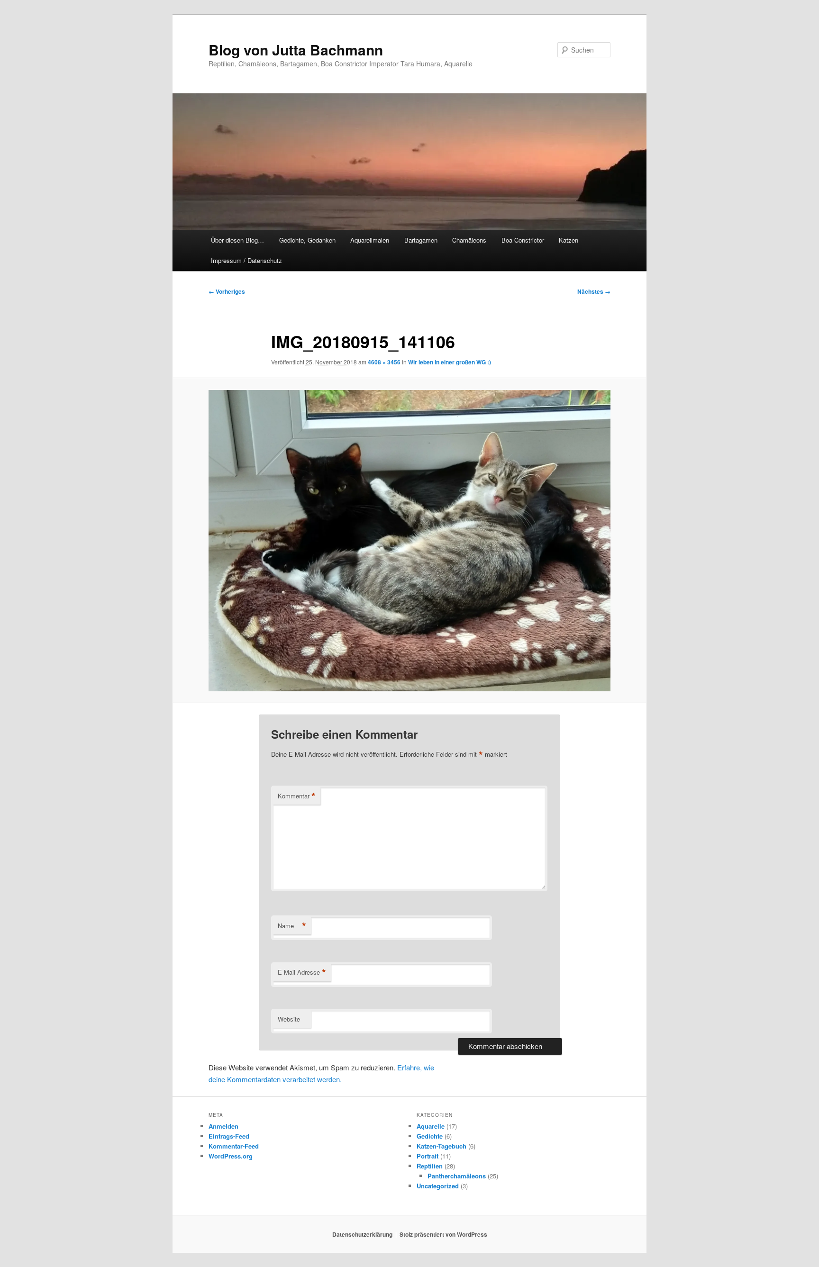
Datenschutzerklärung (362, 1234)
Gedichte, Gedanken (307, 239)
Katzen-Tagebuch (441, 1145)
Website (289, 1018)
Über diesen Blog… (237, 239)
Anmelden (223, 1126)
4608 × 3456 (384, 362)
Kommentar (297, 796)
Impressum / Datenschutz (246, 260)
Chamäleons (469, 239)
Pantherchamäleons (457, 1175)
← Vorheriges (227, 291)
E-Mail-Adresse (302, 972)
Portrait (427, 1155)
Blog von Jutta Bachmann (296, 49)
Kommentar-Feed (234, 1145)
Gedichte (430, 1135)
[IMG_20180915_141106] (409, 540)
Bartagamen (420, 239)
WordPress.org (231, 1155)
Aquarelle (431, 1126)
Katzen (568, 239)
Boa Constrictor (522, 239)
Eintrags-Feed (229, 1135)
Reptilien (430, 1165)
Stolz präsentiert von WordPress (443, 1234)
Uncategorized (438, 1185)
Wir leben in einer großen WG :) (449, 362)
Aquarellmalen (369, 239)
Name (292, 925)
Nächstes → (593, 291)
